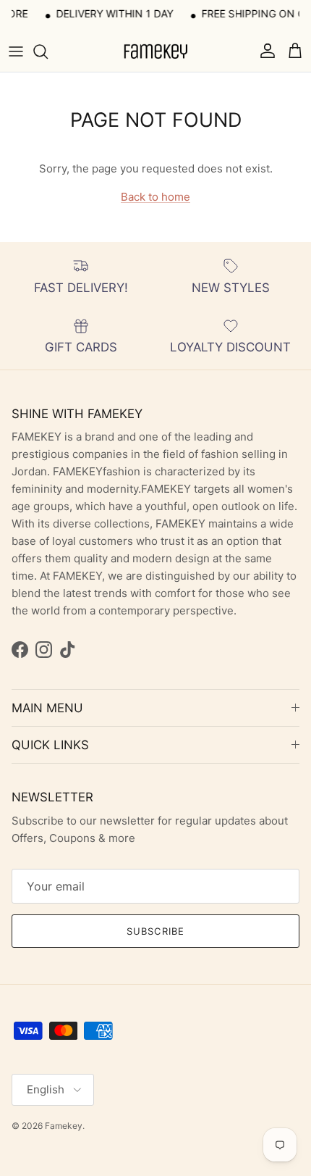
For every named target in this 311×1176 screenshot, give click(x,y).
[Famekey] (155, 51)
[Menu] (16, 51)
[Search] (48, 51)
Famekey (63, 1125)
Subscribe (155, 931)
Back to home (155, 197)
